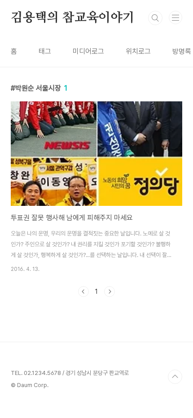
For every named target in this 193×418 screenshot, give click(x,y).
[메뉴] (175, 17)
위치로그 (138, 51)
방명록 (181, 51)
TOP (175, 377)
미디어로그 (88, 51)
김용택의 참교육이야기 (73, 18)
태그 (45, 51)
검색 (155, 18)
